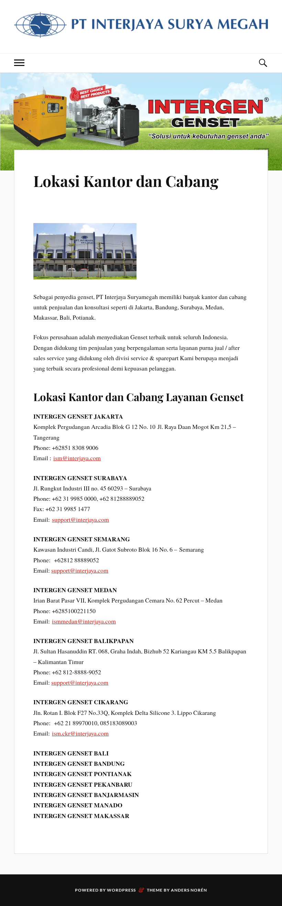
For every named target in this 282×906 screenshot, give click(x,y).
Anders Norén (189, 890)
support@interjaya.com (80, 519)
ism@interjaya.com (77, 458)
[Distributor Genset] (141, 32)
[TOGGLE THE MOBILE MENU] (19, 63)
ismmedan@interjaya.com (84, 621)
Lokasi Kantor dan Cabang (125, 180)
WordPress (121, 890)
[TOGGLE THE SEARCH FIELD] (263, 63)
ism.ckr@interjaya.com (80, 733)
